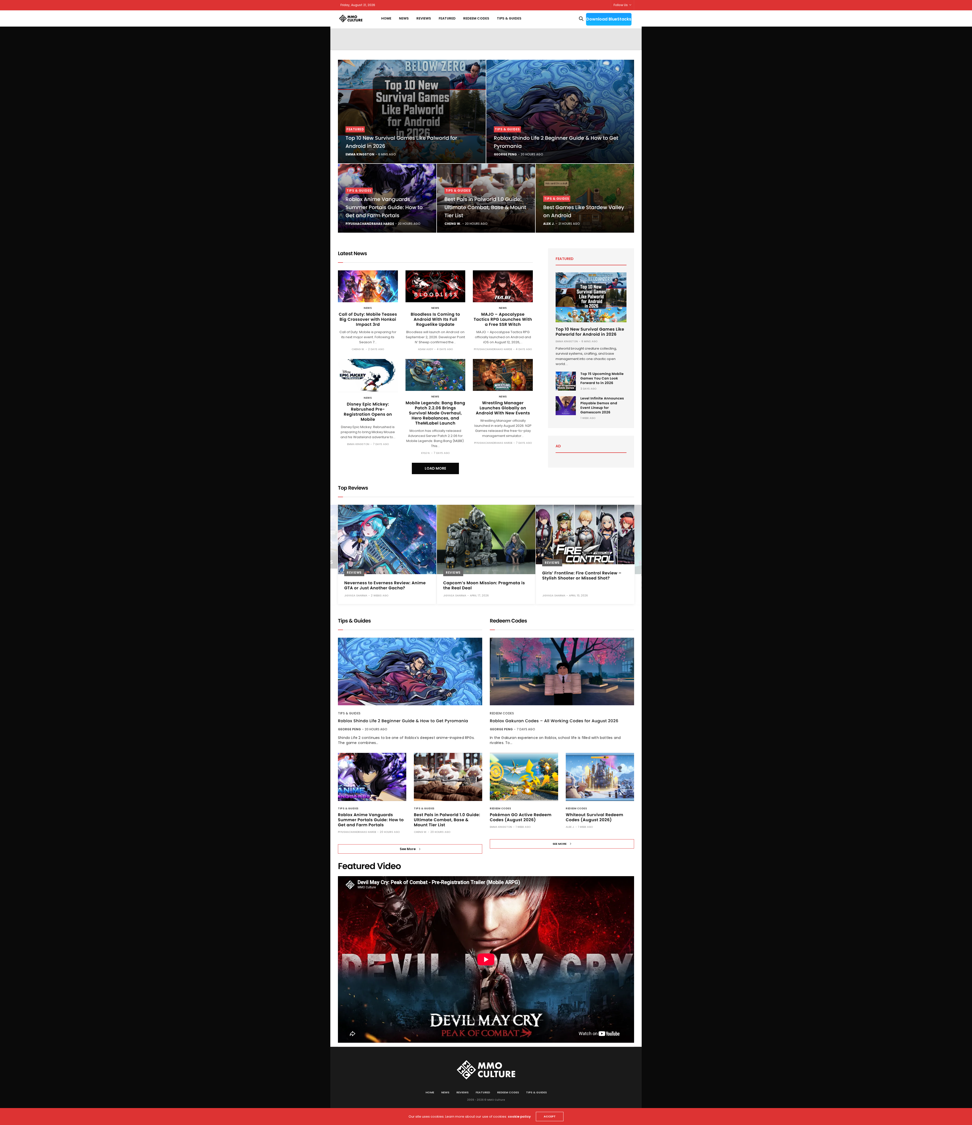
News (404, 18)
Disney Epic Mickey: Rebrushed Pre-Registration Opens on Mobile (368, 411)
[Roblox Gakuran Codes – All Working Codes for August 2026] (562, 671)
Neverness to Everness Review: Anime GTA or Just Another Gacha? (385, 585)
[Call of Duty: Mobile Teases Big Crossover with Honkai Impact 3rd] (368, 286)
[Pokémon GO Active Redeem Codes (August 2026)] (524, 777)
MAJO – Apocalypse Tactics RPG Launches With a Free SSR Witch (503, 319)
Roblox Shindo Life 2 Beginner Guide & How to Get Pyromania (403, 721)
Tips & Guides (509, 18)
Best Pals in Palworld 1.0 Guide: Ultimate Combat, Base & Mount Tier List (485, 207)
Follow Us (621, 5)
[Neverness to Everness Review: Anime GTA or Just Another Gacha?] (387, 539)
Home (386, 18)
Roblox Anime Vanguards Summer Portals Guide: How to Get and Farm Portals (384, 207)
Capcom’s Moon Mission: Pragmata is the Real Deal (484, 585)
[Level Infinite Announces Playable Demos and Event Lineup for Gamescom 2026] (566, 405)
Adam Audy (425, 349)
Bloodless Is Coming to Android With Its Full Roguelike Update (435, 319)
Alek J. (549, 224)
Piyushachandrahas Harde (370, 224)
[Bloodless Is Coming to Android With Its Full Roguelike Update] (435, 286)
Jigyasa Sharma (355, 595)
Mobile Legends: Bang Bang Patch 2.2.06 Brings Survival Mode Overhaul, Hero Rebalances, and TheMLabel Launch (435, 413)
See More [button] (408, 849)
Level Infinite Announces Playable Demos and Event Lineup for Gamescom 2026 (602, 405)
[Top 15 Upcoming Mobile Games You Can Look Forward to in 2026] (566, 381)
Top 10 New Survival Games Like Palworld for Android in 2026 (590, 331)
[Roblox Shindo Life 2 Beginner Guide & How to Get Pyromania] (560, 111)
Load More (435, 468)
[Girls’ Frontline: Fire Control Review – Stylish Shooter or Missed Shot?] (585, 534)
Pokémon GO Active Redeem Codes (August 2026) (521, 817)
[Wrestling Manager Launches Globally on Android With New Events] (503, 375)
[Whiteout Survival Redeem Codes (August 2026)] (600, 777)
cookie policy (519, 1116)
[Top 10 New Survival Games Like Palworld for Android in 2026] (412, 111)
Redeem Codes (476, 18)
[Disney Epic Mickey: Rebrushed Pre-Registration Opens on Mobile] (368, 375)
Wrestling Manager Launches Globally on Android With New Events (503, 408)
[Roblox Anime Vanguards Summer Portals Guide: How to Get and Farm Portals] (372, 777)
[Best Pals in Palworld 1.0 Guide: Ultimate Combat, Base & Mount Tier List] (448, 777)
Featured (447, 18)
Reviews (423, 18)
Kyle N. (425, 453)
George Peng (505, 154)
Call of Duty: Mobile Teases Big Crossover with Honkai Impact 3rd (368, 319)
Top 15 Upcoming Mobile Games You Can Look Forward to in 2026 (602, 378)
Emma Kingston (360, 154)
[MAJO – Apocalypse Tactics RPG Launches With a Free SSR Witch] (503, 286)
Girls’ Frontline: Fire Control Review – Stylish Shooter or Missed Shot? (581, 575)
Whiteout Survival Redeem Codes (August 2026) (594, 817)
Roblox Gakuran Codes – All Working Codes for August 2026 (554, 721)
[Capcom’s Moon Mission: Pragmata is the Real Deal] (486, 539)
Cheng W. (452, 224)
